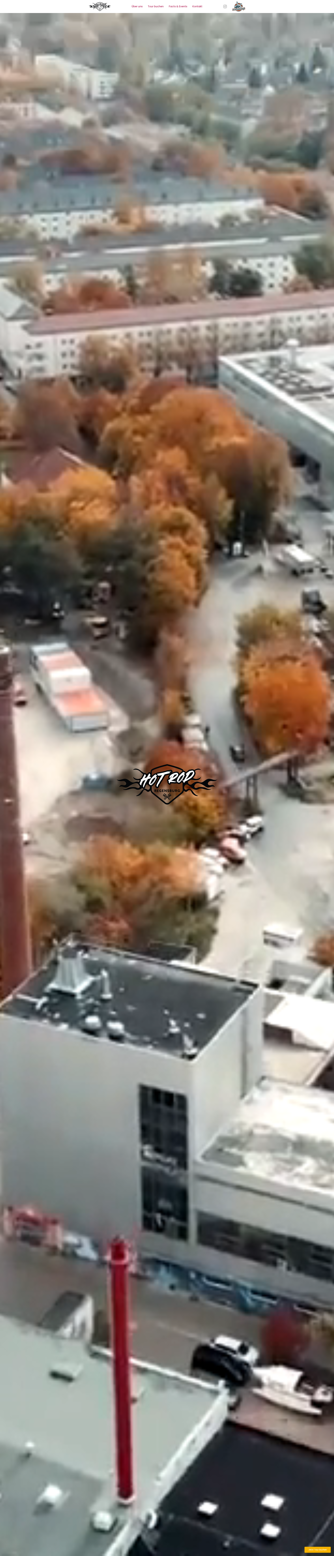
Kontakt (197, 6)
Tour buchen (156, 6)
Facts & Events (178, 6)
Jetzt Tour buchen (317, 1549)
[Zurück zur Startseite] (100, 6)
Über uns (137, 6)
